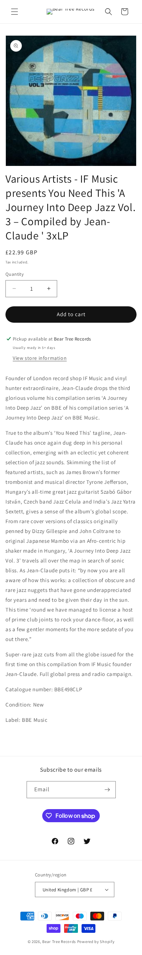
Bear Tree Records (59, 941)
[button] (15, 12)
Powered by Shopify (96, 941)
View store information (40, 358)
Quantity (14, 274)
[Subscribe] (107, 789)
